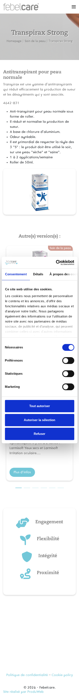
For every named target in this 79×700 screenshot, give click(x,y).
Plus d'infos (22, 472)
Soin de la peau (35, 41)
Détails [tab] (38, 274)
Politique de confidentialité (27, 675)
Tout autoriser (39, 406)
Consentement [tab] (16, 274)
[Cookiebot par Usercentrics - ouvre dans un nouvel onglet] (56, 262)
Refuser (39, 434)
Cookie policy (62, 675)
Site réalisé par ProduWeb (23, 691)
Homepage (14, 41)
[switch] (68, 360)
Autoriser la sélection (39, 420)
